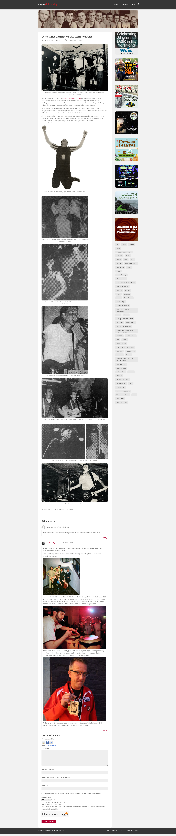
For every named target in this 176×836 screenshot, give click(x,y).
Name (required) (48, 769)
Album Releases (121, 279)
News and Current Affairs (124, 252)
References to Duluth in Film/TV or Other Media (126, 359)
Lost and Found (130, 336)
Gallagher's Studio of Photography (123, 310)
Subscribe (129, 830)
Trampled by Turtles (122, 379)
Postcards (119, 355)
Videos (118, 271)
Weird (134, 395)
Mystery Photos (121, 343)
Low (118, 339)
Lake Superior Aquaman (124, 326)
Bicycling (119, 290)
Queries (128, 355)
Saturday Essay (121, 364)
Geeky (118, 315)
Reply (105, 538)
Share (80, 40)
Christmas (127, 294)
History (132, 244)
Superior (131, 372)
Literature (119, 336)
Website (45, 785)
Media (124, 339)
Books (118, 294)
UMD (130, 383)
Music (45, 509)
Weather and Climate (123, 395)
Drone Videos (128, 298)
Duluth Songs (120, 301)
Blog (108, 830)
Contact (122, 830)
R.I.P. (132, 259)
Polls (125, 259)
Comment (45, 748)
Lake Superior (130, 322)
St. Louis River (121, 372)
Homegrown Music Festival (71, 98)
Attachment (46, 797)
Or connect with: (48, 739)
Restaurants (120, 267)
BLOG (116, 4)
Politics (119, 259)
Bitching (127, 290)
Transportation (121, 383)
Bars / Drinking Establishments (126, 282)
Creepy (119, 298)
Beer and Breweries (122, 286)
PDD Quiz (119, 351)
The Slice (119, 376)
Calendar (114, 830)
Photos (50, 509)
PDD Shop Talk (130, 351)
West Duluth (120, 398)
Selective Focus (121, 368)
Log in (136, 830)
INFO (133, 4)
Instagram (120, 322)
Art (117, 244)
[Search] (137, 4)
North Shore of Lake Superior (125, 347)
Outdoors (119, 256)
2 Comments (72, 40)
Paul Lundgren (48, 40)
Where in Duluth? (122, 402)
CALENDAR (124, 4)
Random (119, 263)
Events (124, 244)
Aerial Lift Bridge (121, 275)
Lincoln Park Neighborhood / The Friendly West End (126, 331)
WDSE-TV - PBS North (123, 391)
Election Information (123, 305)
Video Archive (120, 387)
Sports (129, 267)
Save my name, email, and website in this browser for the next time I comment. (73, 794)
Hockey (126, 315)
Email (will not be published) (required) (56, 777)
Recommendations (130, 263)
